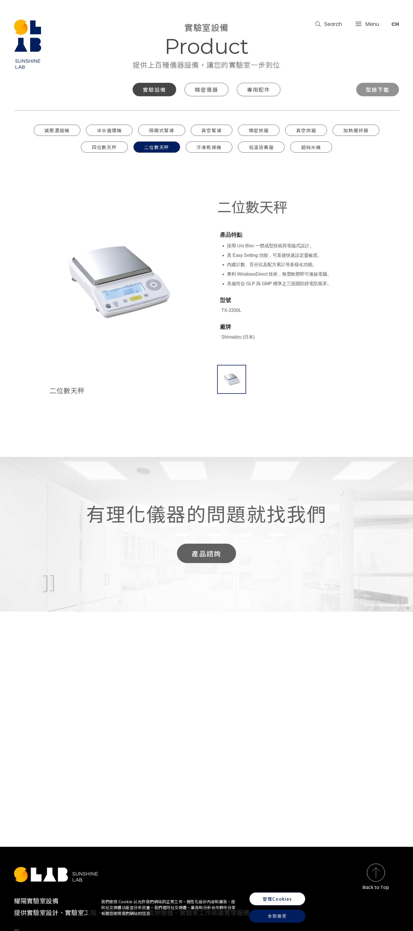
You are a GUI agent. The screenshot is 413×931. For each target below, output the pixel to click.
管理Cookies (277, 899)
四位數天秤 (104, 147)
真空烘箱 (306, 130)
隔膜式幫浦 (161, 130)
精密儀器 (206, 89)
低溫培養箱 (261, 147)
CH (395, 24)
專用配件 (258, 89)
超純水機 (311, 147)
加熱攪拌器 (355, 130)
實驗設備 (154, 89)
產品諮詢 (206, 553)
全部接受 (277, 916)
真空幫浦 (211, 130)
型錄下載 (377, 89)
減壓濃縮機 (56, 130)
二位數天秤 (156, 147)
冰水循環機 (109, 130)
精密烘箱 (259, 130)
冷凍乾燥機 (208, 147)
